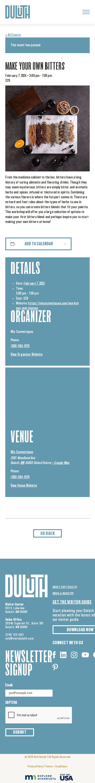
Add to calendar (39, 244)
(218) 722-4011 (14, 634)
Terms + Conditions (56, 766)
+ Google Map (60, 463)
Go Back (47, 533)
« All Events (13, 35)
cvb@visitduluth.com (19, 638)
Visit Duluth (40, 757)
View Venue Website (24, 485)
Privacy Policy (35, 766)
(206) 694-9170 (20, 346)
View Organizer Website (27, 354)
